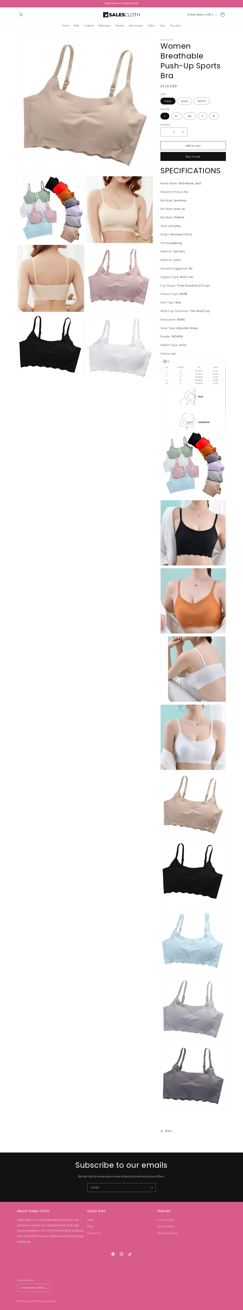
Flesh (167, 101)
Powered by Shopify (45, 1301)
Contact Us (94, 1233)
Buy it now (193, 156)
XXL (190, 116)
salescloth (30, 1301)
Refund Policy (165, 1226)
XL (176, 116)
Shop (90, 1219)
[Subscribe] (151, 1187)
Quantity (165, 124)
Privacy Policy (165, 1219)
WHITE (202, 101)
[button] (21, 14)
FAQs (90, 1226)
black (184, 101)
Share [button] (168, 1131)
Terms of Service (167, 1233)
